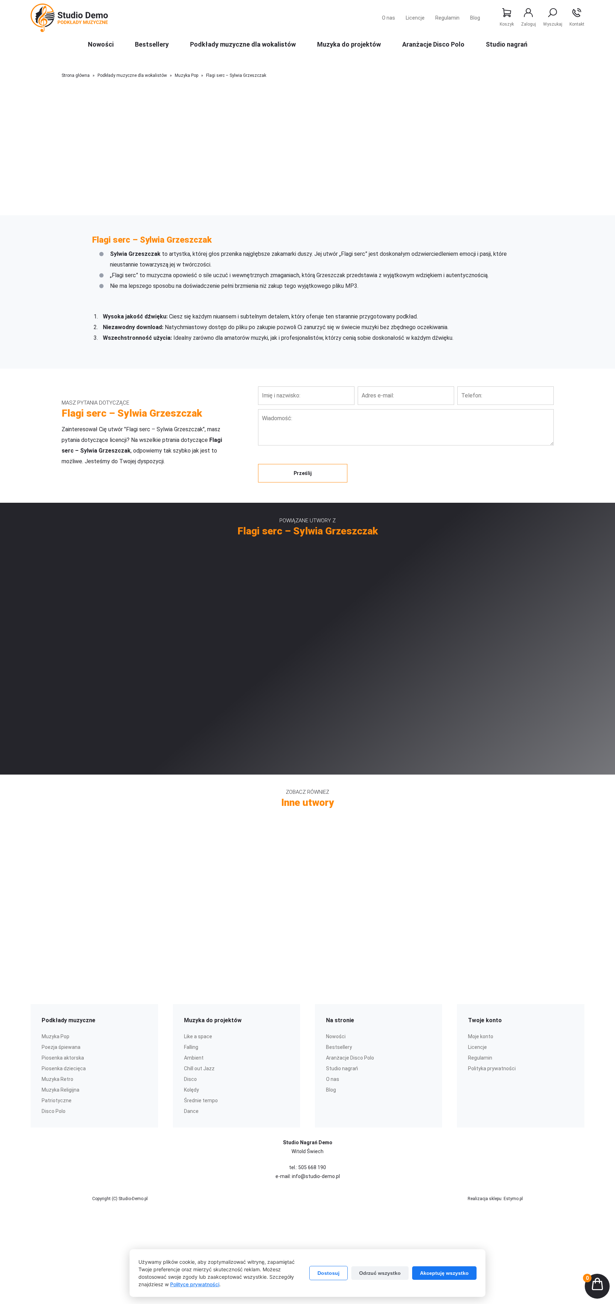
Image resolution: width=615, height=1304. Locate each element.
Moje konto (480, 1036)
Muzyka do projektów (349, 44)
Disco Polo (53, 1111)
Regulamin (447, 18)
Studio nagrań (506, 44)
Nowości (101, 44)
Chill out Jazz (199, 1068)
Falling (191, 1047)
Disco (190, 1079)
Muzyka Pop (186, 75)
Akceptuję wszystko (444, 1273)
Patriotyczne (57, 1100)
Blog (475, 18)
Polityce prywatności (194, 1284)
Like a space (198, 1036)
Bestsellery (152, 44)
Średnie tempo (201, 1100)
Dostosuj (328, 1273)
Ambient (194, 1058)
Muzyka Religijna (60, 1090)
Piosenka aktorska (63, 1058)
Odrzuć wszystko (380, 1273)
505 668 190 (312, 1167)
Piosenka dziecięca (64, 1068)
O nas (388, 18)
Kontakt (576, 24)
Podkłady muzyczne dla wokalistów (243, 44)
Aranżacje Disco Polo (433, 44)
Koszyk (507, 24)
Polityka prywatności (492, 1068)
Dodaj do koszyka (303, 212)
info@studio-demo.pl (316, 1176)
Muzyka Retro (57, 1079)
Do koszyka (199, 623)
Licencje (415, 18)
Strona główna (76, 75)
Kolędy (191, 1090)
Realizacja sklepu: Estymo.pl (495, 1198)
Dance (191, 1111)
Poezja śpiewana (61, 1047)
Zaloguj (528, 24)
